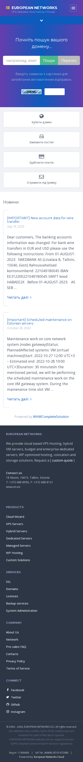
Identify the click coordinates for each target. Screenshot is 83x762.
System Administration (21, 610)
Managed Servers (18, 545)
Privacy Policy (15, 661)
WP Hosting (14, 553)
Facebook (17, 690)
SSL (8, 582)
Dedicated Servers (19, 538)
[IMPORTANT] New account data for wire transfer (40, 220)
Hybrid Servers (16, 531)
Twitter (16, 697)
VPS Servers (14, 524)
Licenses (12, 596)
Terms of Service (18, 668)
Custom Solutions (18, 560)
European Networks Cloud (49, 757)
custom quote (62, 460)
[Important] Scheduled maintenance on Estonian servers (39, 321)
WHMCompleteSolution (51, 416)
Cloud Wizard (15, 517)
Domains (12, 589)
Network (12, 639)
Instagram (18, 712)
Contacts (12, 654)
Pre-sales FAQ (16, 647)
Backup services (17, 603)
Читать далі (17, 297)
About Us (12, 632)
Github (15, 704)
